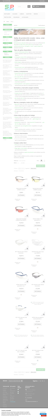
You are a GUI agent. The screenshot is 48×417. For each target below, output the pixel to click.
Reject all (43, 415)
